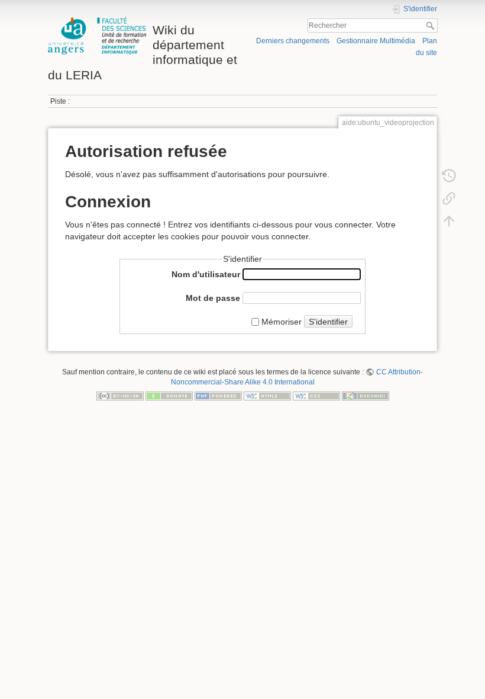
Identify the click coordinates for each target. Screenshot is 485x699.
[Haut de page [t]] (449, 220)
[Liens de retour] (449, 198)
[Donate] (169, 396)
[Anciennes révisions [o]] (449, 175)
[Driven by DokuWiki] (365, 396)
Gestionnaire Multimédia (376, 41)
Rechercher (431, 25)
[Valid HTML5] (267, 396)
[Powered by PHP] (218, 396)
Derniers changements (292, 41)
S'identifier (328, 321)
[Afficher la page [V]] (449, 153)
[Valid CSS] (316, 396)
